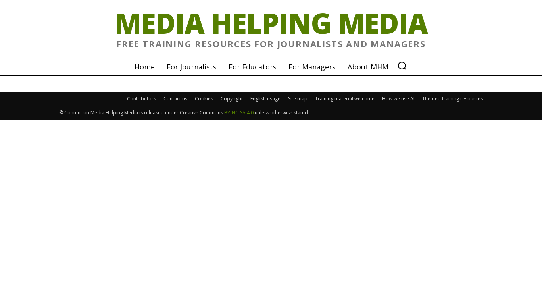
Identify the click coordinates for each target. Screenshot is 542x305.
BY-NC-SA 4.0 (239, 112)
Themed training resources (452, 98)
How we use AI (398, 98)
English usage (265, 98)
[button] (401, 65)
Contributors (141, 98)
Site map (298, 98)
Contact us (175, 98)
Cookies (204, 98)
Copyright (232, 98)
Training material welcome (345, 98)
